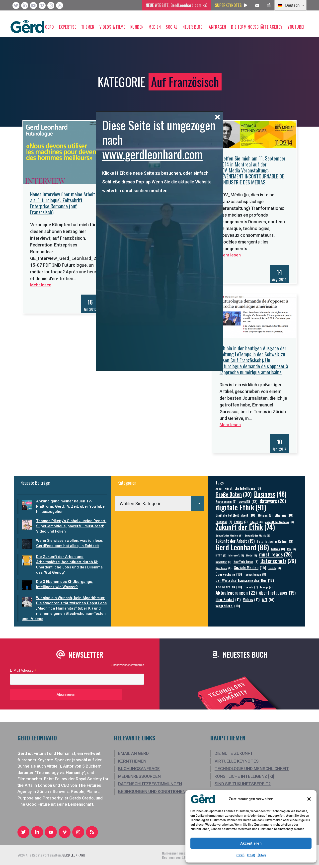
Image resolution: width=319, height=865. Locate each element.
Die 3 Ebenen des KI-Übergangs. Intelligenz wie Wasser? (64, 584)
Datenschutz (278, 561)
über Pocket (228, 599)
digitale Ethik (241, 507)
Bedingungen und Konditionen (151, 791)
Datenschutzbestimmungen (150, 783)
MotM (251, 555)
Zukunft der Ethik (245, 527)
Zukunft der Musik (257, 535)
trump (266, 587)
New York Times (246, 561)
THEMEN (87, 27)
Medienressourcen (139, 776)
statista (274, 568)
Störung (264, 515)
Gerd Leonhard (242, 547)
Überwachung (229, 574)
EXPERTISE (67, 27)
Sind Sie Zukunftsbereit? (243, 783)
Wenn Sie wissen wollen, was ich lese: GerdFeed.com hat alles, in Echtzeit (69, 543)
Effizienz (284, 515)
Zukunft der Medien (229, 535)
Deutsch (292, 5)
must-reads (276, 554)
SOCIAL (171, 27)
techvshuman (255, 574)
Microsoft (236, 555)
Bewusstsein (226, 501)
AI (219, 488)
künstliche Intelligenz (243, 488)
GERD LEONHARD (73, 855)
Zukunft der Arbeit (235, 541)
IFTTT (221, 555)
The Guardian (229, 587)
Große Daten (234, 494)
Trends (251, 587)
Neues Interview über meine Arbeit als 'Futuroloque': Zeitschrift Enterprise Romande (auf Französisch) (62, 203)
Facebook (224, 522)
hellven (278, 549)
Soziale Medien (250, 567)
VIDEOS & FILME (112, 27)
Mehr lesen (40, 284)
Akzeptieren (251, 843)
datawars (273, 501)
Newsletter (223, 562)
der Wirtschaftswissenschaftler (245, 580)
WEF (268, 599)
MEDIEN (155, 27)
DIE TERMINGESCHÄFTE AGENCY (257, 27)
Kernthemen (132, 761)
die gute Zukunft (234, 753)
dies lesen (224, 568)
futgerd (256, 522)
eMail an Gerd (133, 753)
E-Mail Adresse (23, 670)
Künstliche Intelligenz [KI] (244, 776)
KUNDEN (137, 27)
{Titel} (240, 855)
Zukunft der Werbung (279, 522)
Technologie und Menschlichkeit (252, 768)
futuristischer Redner (275, 541)
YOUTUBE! (296, 27)
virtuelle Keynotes (237, 761)
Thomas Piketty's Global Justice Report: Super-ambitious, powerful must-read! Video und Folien (71, 526)
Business (270, 494)
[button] (309, 798)
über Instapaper (277, 592)
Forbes (240, 522)
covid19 (248, 501)
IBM (291, 549)
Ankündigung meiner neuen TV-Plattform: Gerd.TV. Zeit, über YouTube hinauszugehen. (70, 506)
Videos (251, 599)
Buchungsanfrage (139, 768)
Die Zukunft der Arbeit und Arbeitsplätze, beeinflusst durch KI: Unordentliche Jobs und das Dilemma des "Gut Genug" (69, 564)
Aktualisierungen (236, 592)
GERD (49, 27)
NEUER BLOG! (193, 27)
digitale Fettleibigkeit (235, 515)
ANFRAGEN (217, 27)
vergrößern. (228, 606)
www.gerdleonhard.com (152, 154)
